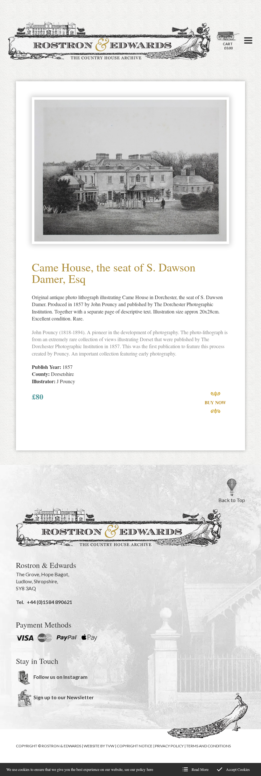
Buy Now (215, 402)
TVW (110, 746)
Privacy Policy (169, 746)
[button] (248, 40)
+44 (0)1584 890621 (49, 602)
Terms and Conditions (208, 746)
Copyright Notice (134, 746)
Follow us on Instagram (60, 677)
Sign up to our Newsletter (63, 697)
